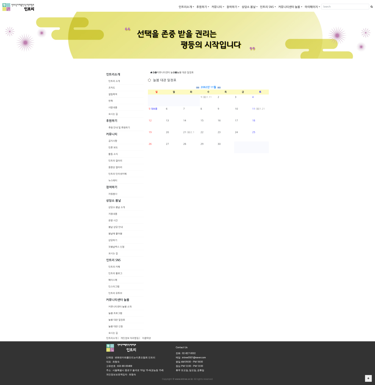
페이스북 (112, 280)
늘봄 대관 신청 (115, 326)
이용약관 (146, 338)
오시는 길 (113, 114)
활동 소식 (113, 154)
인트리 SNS (267, 7)
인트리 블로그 (115, 273)
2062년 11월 (208, 87)
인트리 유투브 (115, 293)
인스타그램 (113, 286)
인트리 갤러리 (115, 160)
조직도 (111, 87)
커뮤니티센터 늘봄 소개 (120, 306)
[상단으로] (368, 378)
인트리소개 (185, 7)
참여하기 (232, 7)
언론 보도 (113, 147)
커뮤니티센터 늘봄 (289, 7)
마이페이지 (311, 7)
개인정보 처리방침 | (130, 338)
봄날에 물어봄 (115, 233)
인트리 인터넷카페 (117, 174)
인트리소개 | (112, 338)
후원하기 (201, 7)
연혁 (110, 101)
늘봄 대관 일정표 (116, 320)
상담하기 (112, 240)
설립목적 (112, 94)
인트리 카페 (114, 267)
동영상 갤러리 (115, 167)
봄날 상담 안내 (115, 227)
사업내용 (112, 107)
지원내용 (112, 214)
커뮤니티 (217, 7)
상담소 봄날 (249, 7)
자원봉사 (112, 194)
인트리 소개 (114, 81)
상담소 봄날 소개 (116, 207)
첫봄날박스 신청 (116, 247)
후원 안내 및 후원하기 (119, 127)
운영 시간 (113, 220)
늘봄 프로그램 (115, 313)
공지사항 (112, 141)
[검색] (371, 6)
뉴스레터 (112, 180)
